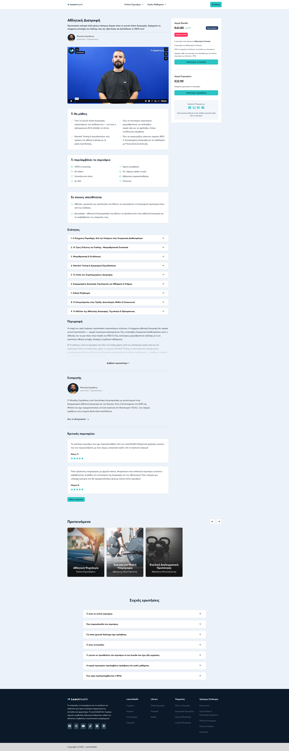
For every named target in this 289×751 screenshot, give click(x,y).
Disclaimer (203, 732)
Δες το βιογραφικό (76, 419)
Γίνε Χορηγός (131, 717)
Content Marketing (183, 723)
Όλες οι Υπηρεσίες (182, 705)
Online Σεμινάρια (158, 705)
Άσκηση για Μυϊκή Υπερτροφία (125, 566)
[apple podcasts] (104, 726)
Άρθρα (153, 717)
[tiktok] (90, 726)
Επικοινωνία (204, 705)
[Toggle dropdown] (142, 4)
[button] (118, 238)
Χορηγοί (129, 711)
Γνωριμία (130, 705)
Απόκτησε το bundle (196, 62)
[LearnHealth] (75, 4)
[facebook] (70, 726)
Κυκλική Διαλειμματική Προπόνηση (164, 566)
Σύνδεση (216, 4)
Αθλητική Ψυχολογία (85, 567)
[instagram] (76, 726)
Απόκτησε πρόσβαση (196, 92)
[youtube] (83, 726)
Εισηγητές (130, 723)
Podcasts (154, 711)
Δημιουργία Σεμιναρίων (184, 711)
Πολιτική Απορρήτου (207, 721)
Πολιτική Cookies (206, 726)
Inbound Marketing (183, 717)
